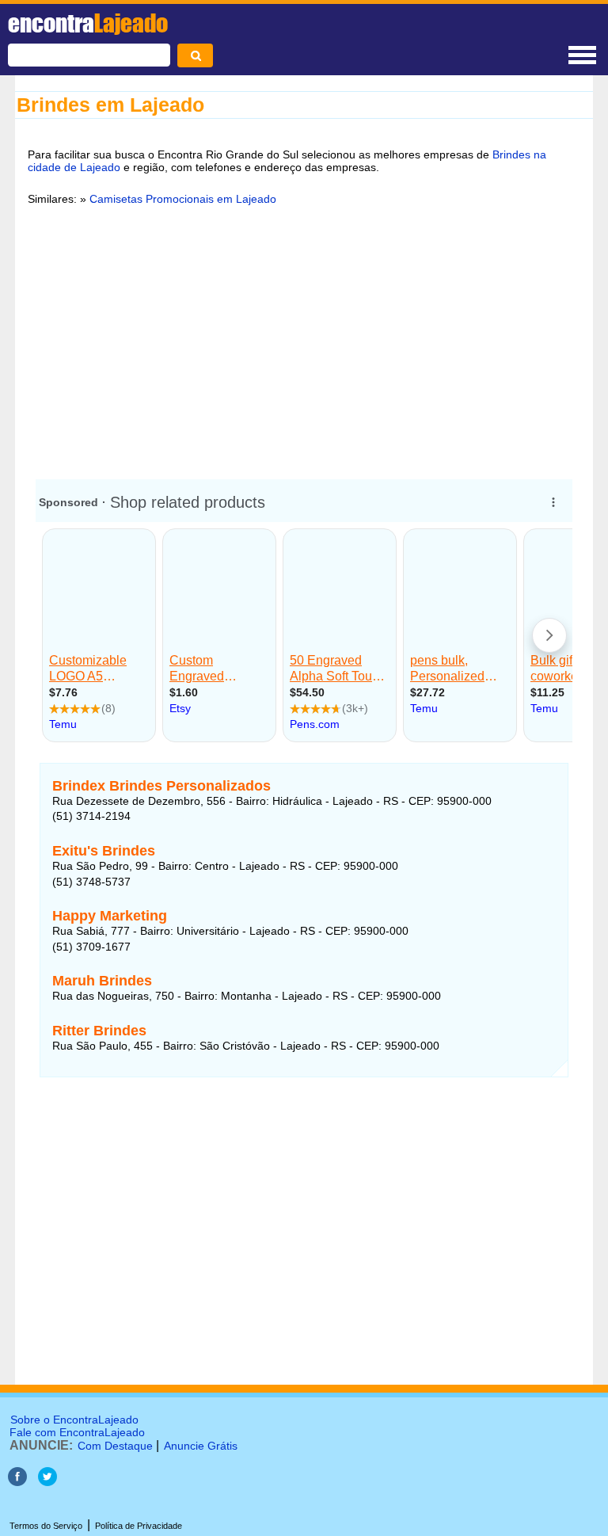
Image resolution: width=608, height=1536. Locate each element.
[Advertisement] (304, 340)
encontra (88, 23)
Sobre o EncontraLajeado (74, 1419)
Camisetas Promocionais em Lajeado (182, 198)
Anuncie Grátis (201, 1445)
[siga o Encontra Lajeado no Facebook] (19, 1481)
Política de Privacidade (138, 1525)
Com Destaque (115, 1445)
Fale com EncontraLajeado (77, 1432)
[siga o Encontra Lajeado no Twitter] (47, 1481)
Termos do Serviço (46, 1525)
